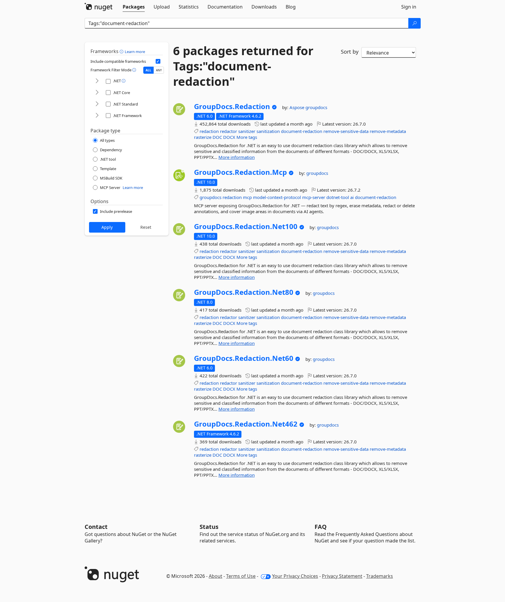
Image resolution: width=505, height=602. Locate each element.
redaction (209, 131)
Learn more (135, 51)
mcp (247, 197)
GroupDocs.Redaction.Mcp (240, 172)
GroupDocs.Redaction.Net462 (245, 424)
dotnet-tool (337, 197)
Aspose (297, 107)
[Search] (414, 23)
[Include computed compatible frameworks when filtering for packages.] (158, 61)
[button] (122, 51)
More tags (246, 137)
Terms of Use (241, 576)
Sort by (349, 51)
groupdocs (316, 107)
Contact (96, 527)
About (215, 576)
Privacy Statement (342, 576)
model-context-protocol (277, 197)
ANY (159, 70)
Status (209, 527)
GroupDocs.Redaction (232, 106)
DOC (217, 137)
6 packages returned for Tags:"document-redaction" (243, 66)
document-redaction (301, 131)
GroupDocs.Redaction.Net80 (243, 292)
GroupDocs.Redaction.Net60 (243, 358)
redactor (228, 131)
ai (352, 197)
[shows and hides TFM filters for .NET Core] (97, 92)
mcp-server (313, 197)
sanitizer (246, 131)
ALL (148, 70)
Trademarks (379, 576)
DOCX (229, 137)
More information (236, 157)
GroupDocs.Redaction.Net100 (245, 226)
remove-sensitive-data (346, 131)
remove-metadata (388, 131)
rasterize (202, 137)
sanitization (268, 131)
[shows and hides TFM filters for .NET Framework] (97, 115)
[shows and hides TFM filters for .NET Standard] (97, 104)
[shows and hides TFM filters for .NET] (97, 81)
